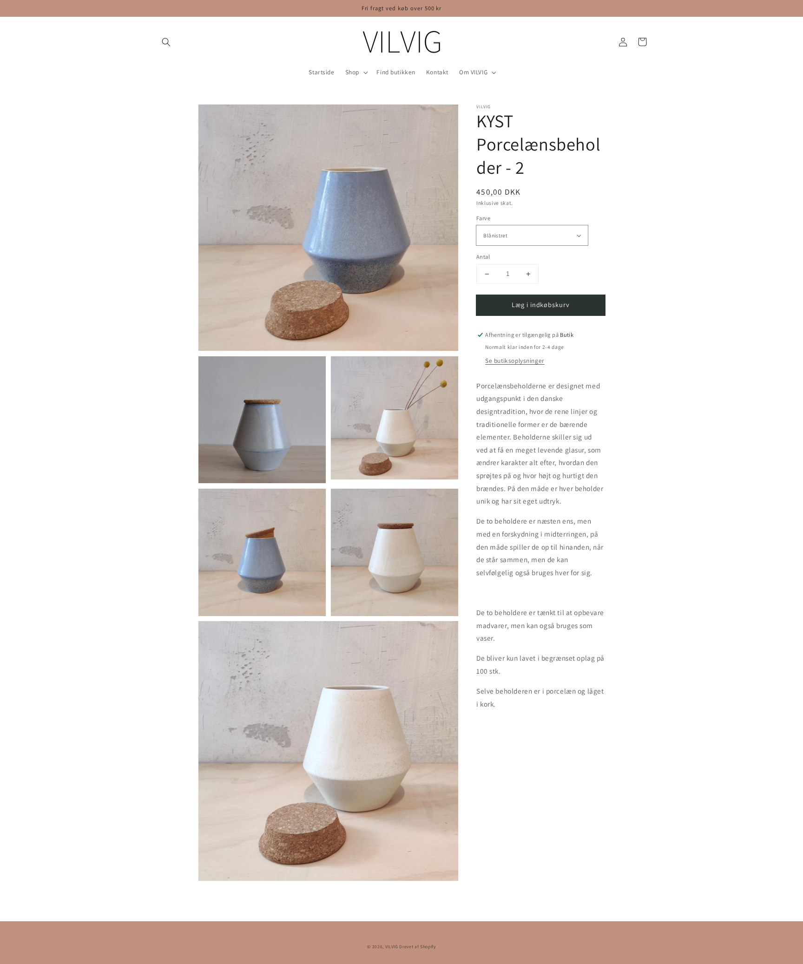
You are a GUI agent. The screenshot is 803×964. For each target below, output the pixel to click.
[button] (166, 42)
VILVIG (391, 947)
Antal (483, 257)
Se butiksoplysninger (515, 360)
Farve (483, 218)
